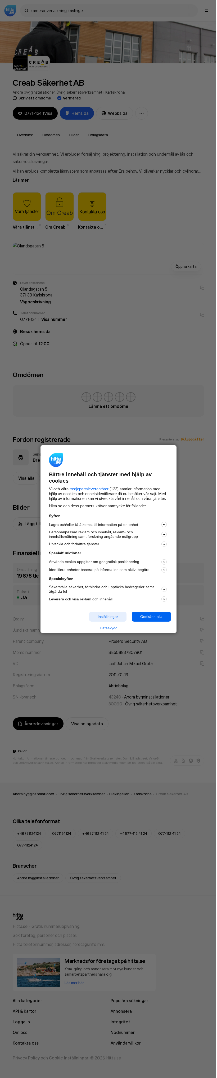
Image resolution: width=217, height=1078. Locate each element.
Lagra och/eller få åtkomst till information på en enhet (93, 524)
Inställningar (108, 616)
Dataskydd (108, 628)
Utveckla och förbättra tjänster (74, 544)
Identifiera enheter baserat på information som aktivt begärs (99, 570)
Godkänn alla (151, 616)
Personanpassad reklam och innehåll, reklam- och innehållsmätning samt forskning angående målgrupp (93, 534)
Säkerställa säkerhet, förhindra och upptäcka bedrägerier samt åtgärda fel (101, 589)
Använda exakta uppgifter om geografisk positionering (94, 562)
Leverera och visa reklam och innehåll (80, 599)
